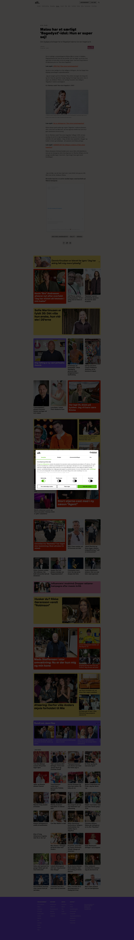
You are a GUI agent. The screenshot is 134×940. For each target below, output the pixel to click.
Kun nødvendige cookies (47, 486)
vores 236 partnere (45, 464)
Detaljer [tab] (59, 457)
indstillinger (93, 469)
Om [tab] (90, 457)
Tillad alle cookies (87, 486)
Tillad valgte (67, 486)
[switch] (59, 481)
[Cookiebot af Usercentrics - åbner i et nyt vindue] (91, 453)
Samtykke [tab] (43, 457)
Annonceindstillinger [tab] (75, 457)
